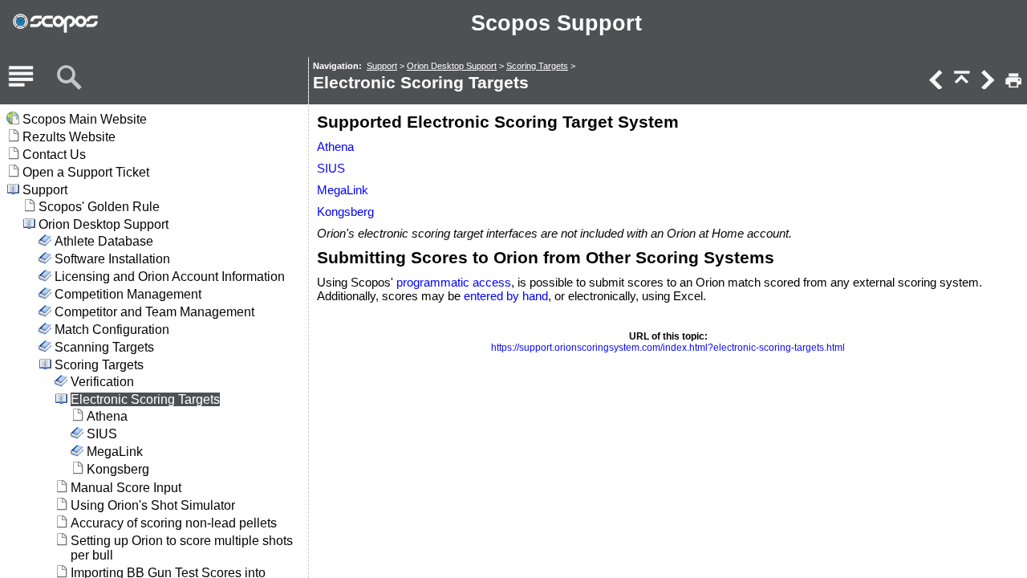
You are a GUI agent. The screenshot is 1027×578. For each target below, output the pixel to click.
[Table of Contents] (21, 78)
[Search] (69, 78)
